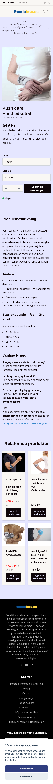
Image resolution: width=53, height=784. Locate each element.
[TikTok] (32, 665)
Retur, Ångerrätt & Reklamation (26, 722)
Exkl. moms (23, 2)
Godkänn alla (26, 768)
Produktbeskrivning (19, 219)
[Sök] (43, 11)
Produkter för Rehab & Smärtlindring (24, 24)
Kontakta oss (26, 707)
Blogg (26, 688)
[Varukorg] (48, 11)
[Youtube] (26, 665)
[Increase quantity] (19, 188)
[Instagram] (21, 665)
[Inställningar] (45, 2)
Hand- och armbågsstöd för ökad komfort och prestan (22, 29)
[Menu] (5, 11)
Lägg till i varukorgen (13, 512)
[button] (45, 75)
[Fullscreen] (26, 74)
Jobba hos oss (26, 702)
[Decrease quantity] (6, 188)
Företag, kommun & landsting (26, 683)
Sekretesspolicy (26, 717)
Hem (24, 21)
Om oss (26, 693)
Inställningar (26, 776)
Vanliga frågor (27, 698)
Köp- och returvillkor (26, 712)
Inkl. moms (8, 2)
